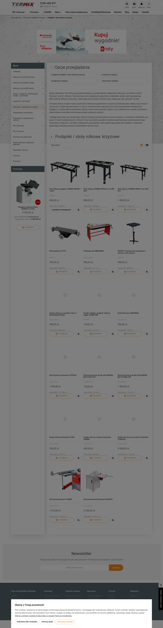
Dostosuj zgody (47, 622)
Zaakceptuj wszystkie (65, 622)
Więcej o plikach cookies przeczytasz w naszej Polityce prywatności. (43, 616)
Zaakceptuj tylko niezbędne (27, 622)
